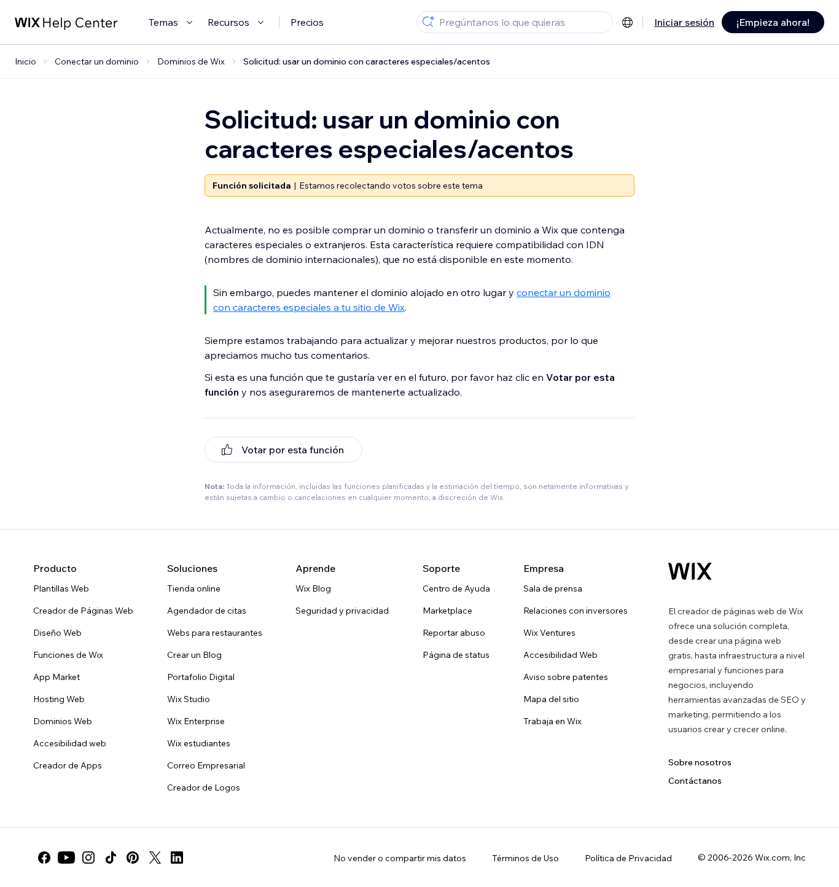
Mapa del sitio (551, 699)
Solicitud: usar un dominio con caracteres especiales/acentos (366, 61)
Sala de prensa (552, 588)
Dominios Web (62, 721)
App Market (56, 676)
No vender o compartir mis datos (400, 858)
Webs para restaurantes (214, 632)
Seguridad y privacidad (342, 610)
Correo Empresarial (206, 765)
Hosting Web (59, 699)
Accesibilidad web (69, 743)
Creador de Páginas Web (83, 610)
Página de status (456, 654)
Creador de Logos (203, 787)
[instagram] (88, 857)
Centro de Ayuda (456, 588)
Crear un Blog (194, 654)
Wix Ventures (549, 632)
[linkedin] (177, 857)
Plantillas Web (61, 588)
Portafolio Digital (201, 676)
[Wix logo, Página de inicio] (690, 571)
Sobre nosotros (700, 762)
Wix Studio (188, 699)
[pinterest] (133, 857)
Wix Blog (313, 588)
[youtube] (66, 857)
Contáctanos (695, 780)
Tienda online (193, 588)
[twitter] (155, 857)
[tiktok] (111, 857)
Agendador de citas (206, 610)
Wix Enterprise (196, 721)
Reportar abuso (454, 632)
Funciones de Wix (68, 654)
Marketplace (447, 610)
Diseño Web (57, 632)
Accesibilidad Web (560, 654)
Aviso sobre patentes (565, 676)
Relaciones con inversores (575, 610)
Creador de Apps (67, 765)
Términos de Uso (525, 858)
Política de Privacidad (628, 858)
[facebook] (44, 857)
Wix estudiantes (198, 743)
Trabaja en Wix (552, 721)
